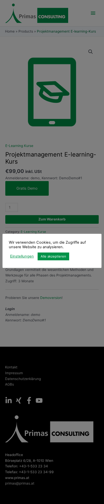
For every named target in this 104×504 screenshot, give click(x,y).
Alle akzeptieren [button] (53, 256)
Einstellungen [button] (22, 256)
